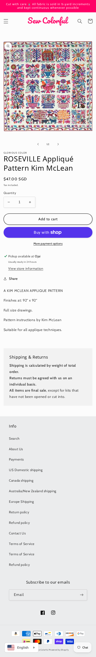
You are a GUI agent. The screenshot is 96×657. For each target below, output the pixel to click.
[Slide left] (38, 144)
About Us (16, 449)
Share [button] (13, 279)
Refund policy (19, 523)
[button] (6, 21)
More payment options (48, 243)
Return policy (19, 512)
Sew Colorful (42, 650)
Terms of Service (22, 544)
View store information (25, 269)
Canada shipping (21, 480)
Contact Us (17, 533)
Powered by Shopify (59, 650)
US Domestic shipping (26, 470)
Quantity (10, 193)
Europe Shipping (21, 502)
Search (14, 439)
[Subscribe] (82, 594)
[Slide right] (58, 144)
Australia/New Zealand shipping (32, 491)
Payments (16, 459)
